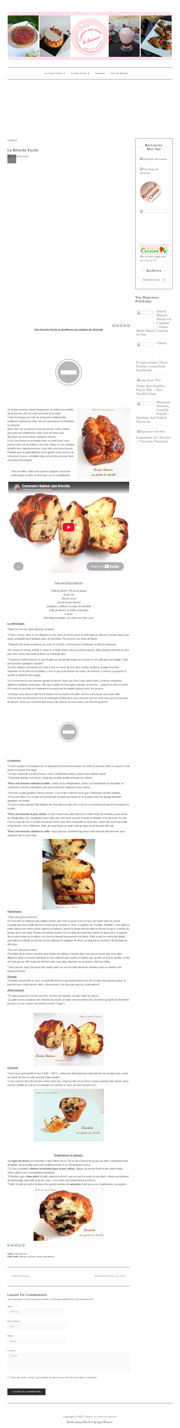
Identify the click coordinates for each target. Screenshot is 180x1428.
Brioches (23, 1256)
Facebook (9, 6)
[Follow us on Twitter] (12, 1244)
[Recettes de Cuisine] (153, 159)
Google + (30, 6)
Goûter (39, 1256)
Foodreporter (25, 6)
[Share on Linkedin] (128, 325)
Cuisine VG (150, 260)
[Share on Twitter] (117, 325)
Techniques (100, 73)
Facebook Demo (55, 6)
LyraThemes (104, 1422)
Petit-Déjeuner (49, 1256)
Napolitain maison (21, 1276)
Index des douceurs (40, 6)
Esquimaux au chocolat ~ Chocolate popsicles (153, 439)
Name (10, 1306)
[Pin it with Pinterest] (125, 325)
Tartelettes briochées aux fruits (110, 1276)
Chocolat (31, 1256)
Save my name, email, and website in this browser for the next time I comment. (54, 1377)
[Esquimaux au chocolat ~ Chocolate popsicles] (152, 431)
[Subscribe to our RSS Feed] (19, 1244)
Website (10, 1336)
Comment (11, 1350)
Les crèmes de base (54, 73)
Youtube (35, 6)
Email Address (13, 1321)
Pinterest (20, 6)
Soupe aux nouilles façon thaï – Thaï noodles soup (150, 390)
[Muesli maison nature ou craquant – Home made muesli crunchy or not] (146, 318)
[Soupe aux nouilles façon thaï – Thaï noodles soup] (150, 380)
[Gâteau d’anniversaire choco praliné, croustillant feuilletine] (146, 350)
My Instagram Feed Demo (50, 6)
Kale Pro (87, 1422)
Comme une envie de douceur (100, 1416)
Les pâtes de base (79, 73)
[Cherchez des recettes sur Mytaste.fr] (154, 171)
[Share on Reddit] (121, 325)
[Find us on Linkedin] (16, 1244)
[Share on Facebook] (113, 325)
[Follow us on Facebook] (8, 1244)
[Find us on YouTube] (23, 1244)
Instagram (14, 6)
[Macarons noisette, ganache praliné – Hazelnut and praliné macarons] (146, 406)
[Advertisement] (90, 106)
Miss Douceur (21, 1254)
